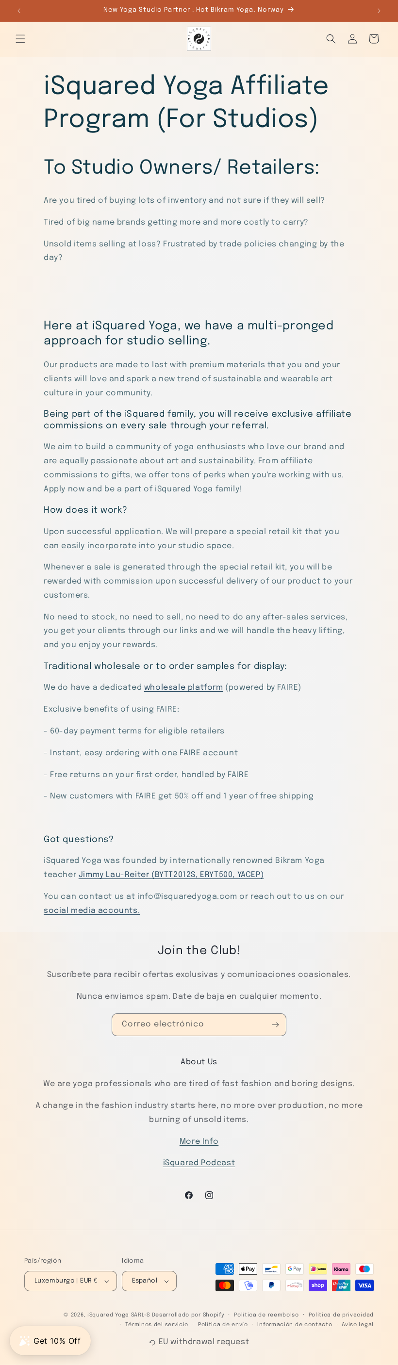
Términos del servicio (156, 1325)
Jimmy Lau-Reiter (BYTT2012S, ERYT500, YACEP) (171, 875)
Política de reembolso (266, 1315)
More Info (199, 1142)
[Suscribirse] (275, 1024)
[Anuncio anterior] (19, 10)
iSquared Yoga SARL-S (118, 1315)
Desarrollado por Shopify (188, 1315)
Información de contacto (294, 1325)
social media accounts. (92, 911)
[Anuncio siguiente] (379, 10)
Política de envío (223, 1325)
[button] (20, 38)
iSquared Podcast (199, 1163)
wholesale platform (183, 687)
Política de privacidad (341, 1315)
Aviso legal (358, 1325)
